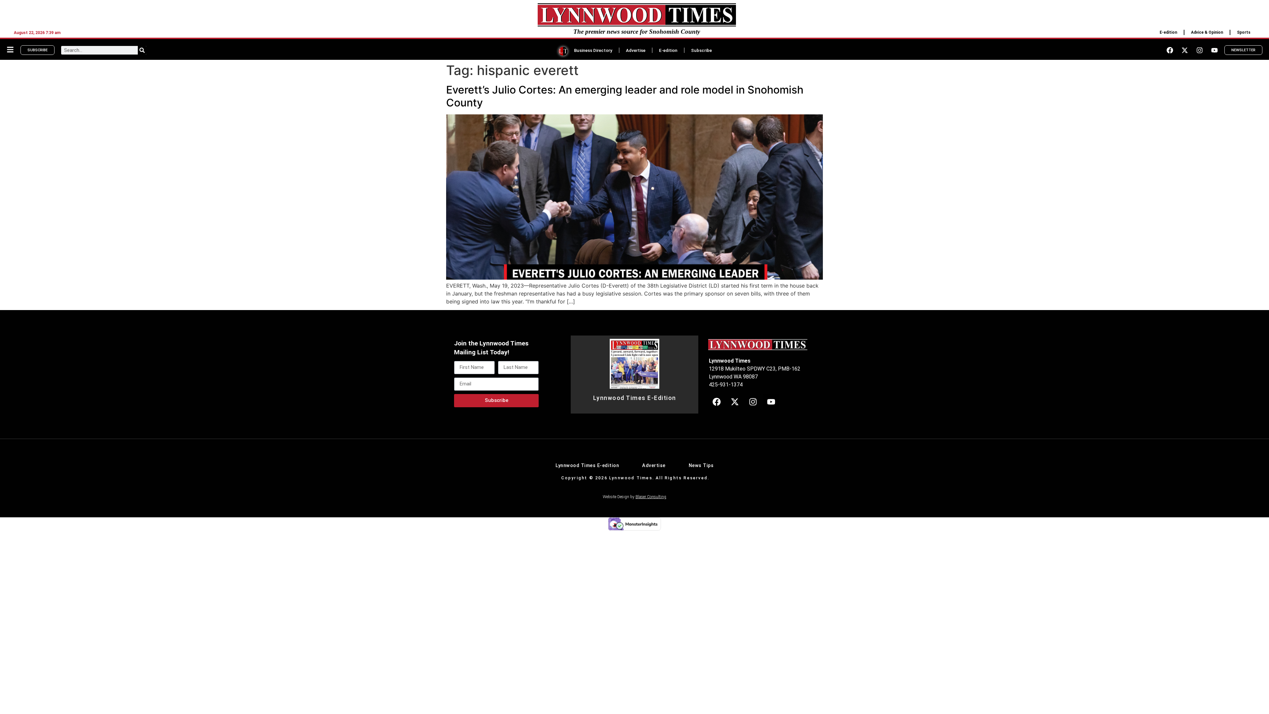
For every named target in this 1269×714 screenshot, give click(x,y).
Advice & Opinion (1207, 32)
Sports (1243, 32)
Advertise (635, 50)
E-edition (1168, 32)
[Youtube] (1214, 50)
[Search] (142, 50)
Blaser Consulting (650, 497)
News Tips (701, 465)
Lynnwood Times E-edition (587, 465)
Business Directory (593, 50)
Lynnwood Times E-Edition (634, 398)
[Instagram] (1199, 50)
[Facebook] (1169, 50)
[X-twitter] (1184, 50)
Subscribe (701, 50)
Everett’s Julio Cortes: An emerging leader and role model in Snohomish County (624, 96)
